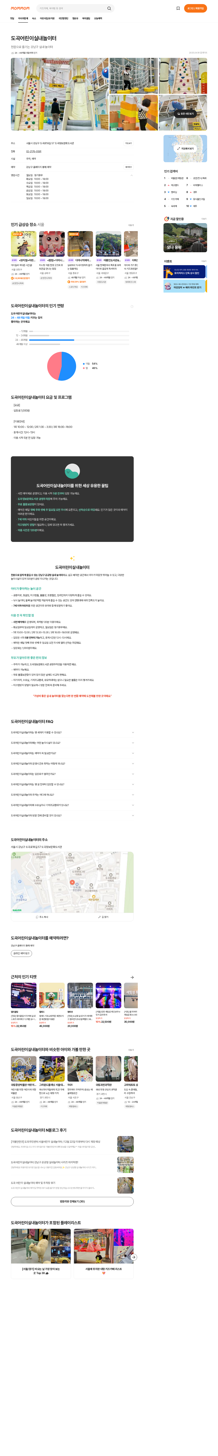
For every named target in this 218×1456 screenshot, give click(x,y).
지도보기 (128, 143)
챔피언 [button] (70, 1012)
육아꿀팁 (86, 18)
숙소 (34, 18)
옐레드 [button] (41, 1012)
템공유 (75, 18)
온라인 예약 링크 (21, 953)
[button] (109, 8)
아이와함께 (23, 18)
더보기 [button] (203, 219)
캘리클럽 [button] (14, 1012)
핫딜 (12, 18)
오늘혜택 (98, 18)
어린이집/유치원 (47, 18)
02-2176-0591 (33, 151)
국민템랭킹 (63, 18)
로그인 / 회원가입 (196, 8)
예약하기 (128, 167)
